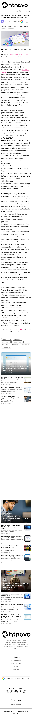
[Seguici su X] (26, 11)
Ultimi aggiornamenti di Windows (11, 387)
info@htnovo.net (16, 704)
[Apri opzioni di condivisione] (27, 21)
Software (5, 344)
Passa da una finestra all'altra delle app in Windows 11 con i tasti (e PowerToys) (16, 369)
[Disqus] (16, 429)
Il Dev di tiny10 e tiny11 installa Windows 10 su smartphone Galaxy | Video (12, 526)
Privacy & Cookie (16, 663)
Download (18, 329)
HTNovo (19, 711)
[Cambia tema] (20, 11)
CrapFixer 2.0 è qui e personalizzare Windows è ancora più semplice (12, 378)
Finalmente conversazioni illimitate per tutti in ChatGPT (11, 537)
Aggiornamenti (7, 364)
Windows (15, 344)
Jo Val (6, 21)
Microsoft (6, 342)
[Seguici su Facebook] (22, 11)
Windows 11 (25, 54)
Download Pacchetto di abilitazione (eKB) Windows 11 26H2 (12, 605)
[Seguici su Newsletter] (16, 691)
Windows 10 (14, 54)
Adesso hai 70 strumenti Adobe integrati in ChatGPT (10, 546)
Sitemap (16, 666)
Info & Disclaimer (16, 660)
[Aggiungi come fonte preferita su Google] (21, 21)
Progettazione (18, 342)
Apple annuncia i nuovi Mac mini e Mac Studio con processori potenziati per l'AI (15, 585)
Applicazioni (6, 339)
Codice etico (16, 669)
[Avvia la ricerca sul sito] (29, 11)
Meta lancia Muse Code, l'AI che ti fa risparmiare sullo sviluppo (12, 556)
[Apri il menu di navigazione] (17, 11)
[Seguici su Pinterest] (24, 691)
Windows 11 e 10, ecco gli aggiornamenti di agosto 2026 (10, 397)
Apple (4, 580)
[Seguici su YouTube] (20, 691)
